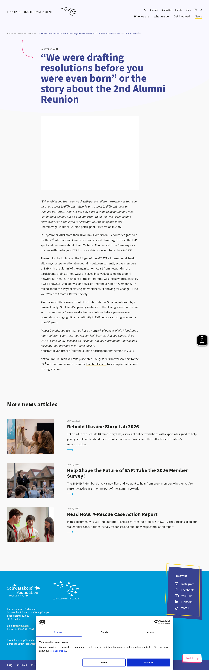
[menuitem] (145, 9)
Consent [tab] (58, 632)
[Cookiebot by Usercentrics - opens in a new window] (156, 622)
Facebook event (96, 364)
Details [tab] (104, 632)
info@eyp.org (21, 625)
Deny (104, 662)
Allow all (148, 662)
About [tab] (150, 632)
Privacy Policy (58, 650)
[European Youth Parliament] (41, 12)
